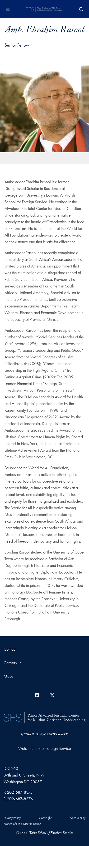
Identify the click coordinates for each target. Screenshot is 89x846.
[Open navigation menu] (8, 9)
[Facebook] (37, 695)
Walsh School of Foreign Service (44, 748)
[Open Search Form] (81, 9)
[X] (52, 695)
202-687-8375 (20, 792)
